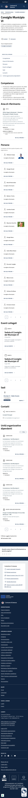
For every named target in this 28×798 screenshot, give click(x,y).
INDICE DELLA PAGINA (7, 54)
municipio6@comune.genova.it (11, 418)
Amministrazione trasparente (8, 738)
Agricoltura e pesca (5, 634)
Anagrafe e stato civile (6, 642)
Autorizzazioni (4, 645)
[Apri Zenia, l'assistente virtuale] (24, 792)
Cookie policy (4, 764)
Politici (2, 620)
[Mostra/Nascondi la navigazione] (2, 6)
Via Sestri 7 (7, 450)
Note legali (3, 743)
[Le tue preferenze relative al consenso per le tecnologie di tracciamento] (2, 795)
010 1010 (11, 725)
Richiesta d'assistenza (6, 736)
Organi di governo (5, 610)
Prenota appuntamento (12, 578)
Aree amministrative (6, 612)
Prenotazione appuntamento (8, 731)
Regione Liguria (5, 2)
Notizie (2, 695)
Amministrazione (9, 12)
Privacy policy (4, 767)
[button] (23, 432)
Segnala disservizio (11, 582)
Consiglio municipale (20, 12)
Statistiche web (5, 748)
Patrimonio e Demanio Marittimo (9, 668)
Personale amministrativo (7, 623)
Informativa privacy (5, 740)
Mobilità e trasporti (5, 666)
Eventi (2, 706)
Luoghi (2, 704)
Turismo (3, 679)
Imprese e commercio (6, 663)
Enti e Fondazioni (5, 618)
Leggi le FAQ (4, 728)
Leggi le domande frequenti (13, 569)
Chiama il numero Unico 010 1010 (15, 575)
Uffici (2, 615)
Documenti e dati (5, 626)
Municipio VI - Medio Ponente (11, 396)
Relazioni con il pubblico (7, 671)
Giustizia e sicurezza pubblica (8, 660)
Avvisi (2, 690)
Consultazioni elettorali (6, 650)
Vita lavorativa (4, 681)
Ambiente (3, 637)
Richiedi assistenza (11, 572)
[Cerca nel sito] (24, 6)
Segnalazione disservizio (7, 733)
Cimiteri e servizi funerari (7, 647)
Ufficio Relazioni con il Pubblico (8, 722)
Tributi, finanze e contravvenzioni (9, 676)
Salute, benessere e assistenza (8, 673)
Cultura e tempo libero (6, 652)
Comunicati (3, 692)
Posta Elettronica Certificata (8, 723)
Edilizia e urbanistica (6, 655)
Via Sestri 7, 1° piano (9, 129)
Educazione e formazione (7, 658)
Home (2, 12)
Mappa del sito (4, 762)
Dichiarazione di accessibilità (8, 745)
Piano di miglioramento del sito (8, 770)
